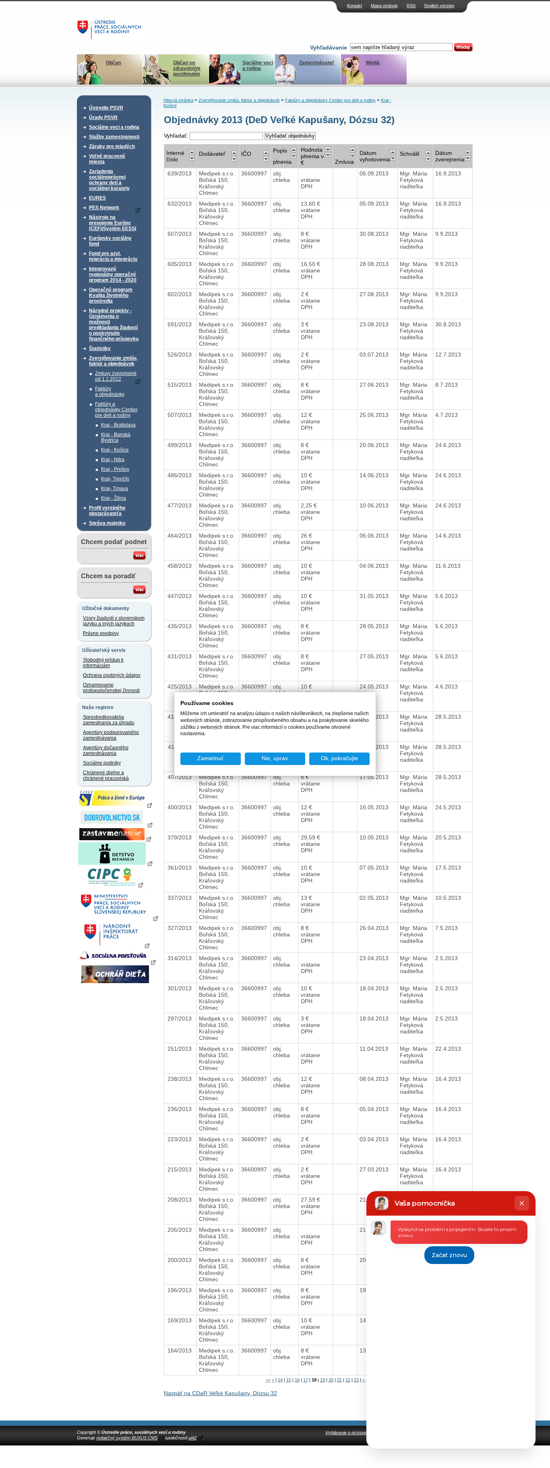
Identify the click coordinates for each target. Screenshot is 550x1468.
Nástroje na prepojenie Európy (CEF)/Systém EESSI (112, 222)
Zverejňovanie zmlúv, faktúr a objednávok (113, 361)
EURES (97, 198)
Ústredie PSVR (106, 108)
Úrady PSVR (103, 117)
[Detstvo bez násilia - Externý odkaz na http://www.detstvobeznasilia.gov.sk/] (115, 863)
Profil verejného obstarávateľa (107, 510)
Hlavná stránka (178, 100)
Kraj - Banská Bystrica (115, 437)
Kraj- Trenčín (115, 479)
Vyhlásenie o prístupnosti (349, 1432)
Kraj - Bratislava (118, 425)
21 (339, 1379)
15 (288, 1379)
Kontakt (354, 5)
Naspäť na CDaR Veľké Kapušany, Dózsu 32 (220, 1393)
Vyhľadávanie (328, 47)
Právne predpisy (101, 633)
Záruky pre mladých (112, 146)
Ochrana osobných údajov (112, 675)
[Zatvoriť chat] (522, 1203)
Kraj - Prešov (115, 469)
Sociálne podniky (102, 763)
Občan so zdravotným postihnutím (187, 68)
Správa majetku (107, 523)
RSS (411, 5)
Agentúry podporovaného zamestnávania (111, 735)
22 (347, 1379)
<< (268, 1379)
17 (305, 1379)
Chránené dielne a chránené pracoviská (106, 775)
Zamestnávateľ (316, 63)
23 (356, 1379)
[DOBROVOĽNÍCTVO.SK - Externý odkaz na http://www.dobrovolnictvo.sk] (115, 824)
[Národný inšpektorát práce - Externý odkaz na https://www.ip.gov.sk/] (115, 945)
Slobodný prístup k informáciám (103, 662)
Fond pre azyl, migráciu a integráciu (113, 256)
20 (331, 1379)
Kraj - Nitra (112, 459)
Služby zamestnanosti (114, 137)
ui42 (192, 1437)
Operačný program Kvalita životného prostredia (110, 295)
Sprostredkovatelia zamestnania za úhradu (108, 720)
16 (297, 1379)
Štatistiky (100, 348)
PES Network (104, 207)
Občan (113, 63)
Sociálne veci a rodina (257, 65)
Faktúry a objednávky (109, 391)
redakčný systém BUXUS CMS (126, 1437)
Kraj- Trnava (114, 488)
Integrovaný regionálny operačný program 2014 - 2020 (112, 274)
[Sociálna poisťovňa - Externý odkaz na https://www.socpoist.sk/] (116, 962)
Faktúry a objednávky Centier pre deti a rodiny (116, 409)
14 (280, 1379)
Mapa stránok (384, 5)
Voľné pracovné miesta (107, 159)
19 (322, 1379)
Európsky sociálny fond (110, 241)
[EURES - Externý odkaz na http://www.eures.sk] (115, 805)
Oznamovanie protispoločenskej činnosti (111, 687)
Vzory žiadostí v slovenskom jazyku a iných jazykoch (114, 621)
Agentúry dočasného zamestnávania (105, 750)
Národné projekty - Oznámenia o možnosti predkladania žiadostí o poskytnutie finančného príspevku (114, 325)
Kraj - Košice (115, 450)
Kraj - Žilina (113, 498)
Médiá (373, 63)
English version (439, 5)
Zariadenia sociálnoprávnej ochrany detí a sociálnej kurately (109, 180)
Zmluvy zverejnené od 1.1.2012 (115, 376)
